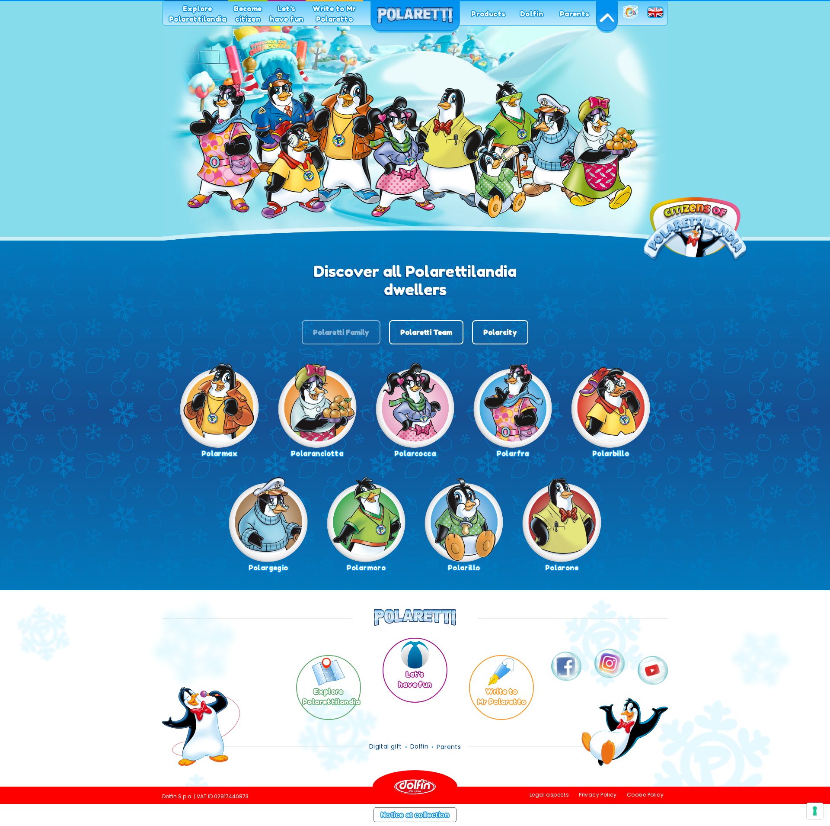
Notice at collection (415, 814)
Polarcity (500, 332)
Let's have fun (286, 13)
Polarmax (219, 453)
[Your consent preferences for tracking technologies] (815, 811)
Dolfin (531, 14)
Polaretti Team (426, 332)
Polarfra (513, 453)
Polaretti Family (341, 332)
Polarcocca (415, 453)
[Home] (415, 17)
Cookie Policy (645, 794)
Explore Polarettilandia (197, 13)
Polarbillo (610, 453)
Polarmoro (366, 567)
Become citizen (248, 13)
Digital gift (385, 746)
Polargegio (268, 567)
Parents (575, 14)
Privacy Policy (598, 794)
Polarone (561, 567)
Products (488, 14)
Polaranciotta (317, 453)
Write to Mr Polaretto (334, 13)
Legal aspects (549, 794)
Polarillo (464, 567)
